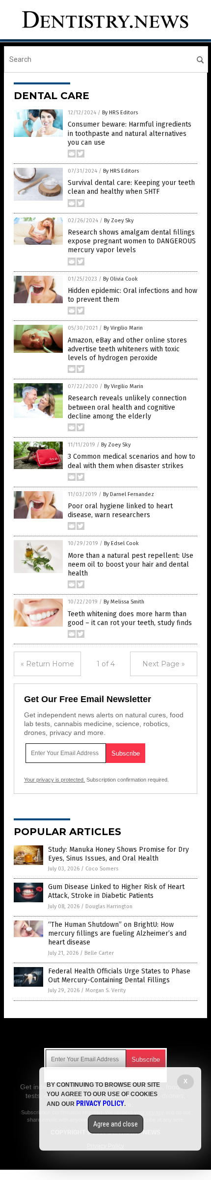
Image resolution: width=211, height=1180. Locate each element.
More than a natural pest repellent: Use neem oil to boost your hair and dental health (130, 564)
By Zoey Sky (118, 220)
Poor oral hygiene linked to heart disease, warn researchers (120, 510)
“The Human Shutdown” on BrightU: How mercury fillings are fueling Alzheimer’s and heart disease (117, 933)
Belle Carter (99, 953)
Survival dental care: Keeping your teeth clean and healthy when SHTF (131, 187)
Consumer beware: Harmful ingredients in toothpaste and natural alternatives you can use (129, 133)
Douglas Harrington (108, 906)
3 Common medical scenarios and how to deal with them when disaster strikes (131, 461)
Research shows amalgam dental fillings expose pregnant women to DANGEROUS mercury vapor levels (132, 241)
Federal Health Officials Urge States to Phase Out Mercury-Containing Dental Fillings (119, 975)
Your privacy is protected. (54, 780)
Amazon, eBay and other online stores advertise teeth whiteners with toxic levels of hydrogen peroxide (127, 349)
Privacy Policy (100, 1103)
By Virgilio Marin (123, 328)
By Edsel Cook (121, 543)
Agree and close (115, 1124)
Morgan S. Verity (105, 990)
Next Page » (163, 663)
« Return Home (47, 663)
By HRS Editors (120, 112)
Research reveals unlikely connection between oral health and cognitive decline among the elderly (127, 407)
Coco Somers (101, 868)
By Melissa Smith (124, 602)
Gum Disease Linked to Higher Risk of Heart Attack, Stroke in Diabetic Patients (116, 891)
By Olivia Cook (120, 279)
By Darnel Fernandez (128, 494)
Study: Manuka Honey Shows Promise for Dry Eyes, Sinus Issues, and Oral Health (118, 854)
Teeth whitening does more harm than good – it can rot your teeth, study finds (130, 618)
